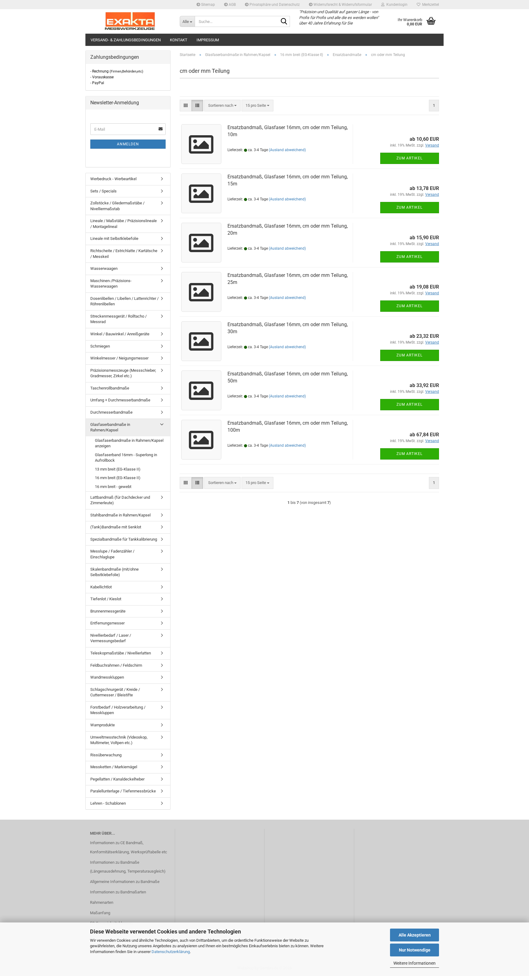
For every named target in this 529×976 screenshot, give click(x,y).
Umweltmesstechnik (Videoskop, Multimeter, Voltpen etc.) (119, 740)
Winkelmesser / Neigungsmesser (119, 358)
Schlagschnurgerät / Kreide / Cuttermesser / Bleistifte (115, 692)
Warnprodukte (102, 725)
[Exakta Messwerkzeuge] (130, 21)
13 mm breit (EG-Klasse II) (118, 469)
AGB (232, 4)
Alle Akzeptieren (415, 935)
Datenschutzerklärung (171, 951)
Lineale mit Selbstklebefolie (114, 238)
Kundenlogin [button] (396, 4)
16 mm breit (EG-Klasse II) (118, 477)
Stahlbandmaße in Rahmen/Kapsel (120, 515)
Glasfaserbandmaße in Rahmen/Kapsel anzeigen (129, 443)
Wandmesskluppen (107, 677)
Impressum (208, 40)
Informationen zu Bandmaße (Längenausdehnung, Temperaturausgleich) (128, 867)
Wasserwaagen (104, 268)
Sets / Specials (103, 191)
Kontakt (178, 40)
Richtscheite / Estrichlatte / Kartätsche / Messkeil (123, 253)
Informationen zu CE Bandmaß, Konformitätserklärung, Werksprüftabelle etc (128, 847)
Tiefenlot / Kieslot (105, 599)
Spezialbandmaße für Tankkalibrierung (123, 539)
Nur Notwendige (414, 950)
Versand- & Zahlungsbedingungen (126, 40)
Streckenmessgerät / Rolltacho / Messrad (118, 319)
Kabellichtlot (101, 587)
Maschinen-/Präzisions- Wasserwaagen (111, 283)
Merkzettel (429, 4)
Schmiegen (100, 346)
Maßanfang (100, 913)
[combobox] (222, 106)
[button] (186, 106)
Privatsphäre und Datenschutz (274, 4)
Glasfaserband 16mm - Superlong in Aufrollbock (126, 458)
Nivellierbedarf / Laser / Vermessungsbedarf (110, 638)
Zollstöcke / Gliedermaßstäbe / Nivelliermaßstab (117, 206)
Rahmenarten (101, 902)
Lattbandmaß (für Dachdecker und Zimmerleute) (120, 500)
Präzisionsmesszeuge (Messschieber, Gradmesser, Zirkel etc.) (123, 373)
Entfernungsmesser (107, 623)
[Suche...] (284, 21)
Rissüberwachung (106, 755)
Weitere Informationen (414, 963)
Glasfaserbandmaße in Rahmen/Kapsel (110, 427)
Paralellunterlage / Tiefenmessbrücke (123, 791)
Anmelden (128, 144)
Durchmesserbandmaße (111, 412)
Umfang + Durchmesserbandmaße (120, 400)
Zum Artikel (409, 158)
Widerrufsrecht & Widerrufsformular (342, 4)
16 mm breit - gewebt (113, 486)
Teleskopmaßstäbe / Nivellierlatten (120, 653)
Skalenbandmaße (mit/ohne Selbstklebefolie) (114, 572)
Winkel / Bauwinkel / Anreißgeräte (119, 334)
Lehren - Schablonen (108, 803)
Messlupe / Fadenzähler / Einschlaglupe (112, 554)
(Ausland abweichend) (287, 150)
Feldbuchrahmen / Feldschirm (116, 665)
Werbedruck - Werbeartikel (113, 179)
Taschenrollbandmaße (109, 388)
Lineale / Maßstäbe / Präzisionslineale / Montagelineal (123, 223)
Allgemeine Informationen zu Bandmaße (124, 881)
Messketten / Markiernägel (113, 767)
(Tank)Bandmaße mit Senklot (115, 527)
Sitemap (207, 4)
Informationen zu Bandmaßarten (118, 892)
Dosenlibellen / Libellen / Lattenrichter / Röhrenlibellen (124, 301)
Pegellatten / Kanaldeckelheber (117, 779)
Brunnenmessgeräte (108, 611)
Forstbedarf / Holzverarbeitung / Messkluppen (117, 710)
